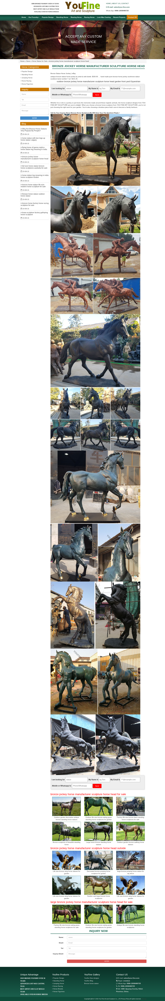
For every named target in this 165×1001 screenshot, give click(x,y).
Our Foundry (33, 17)
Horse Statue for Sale (39, 61)
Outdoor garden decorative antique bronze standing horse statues (66, 818)
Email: (61, 943)
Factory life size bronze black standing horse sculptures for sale (130, 818)
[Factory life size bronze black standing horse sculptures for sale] (130, 806)
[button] (12, 39)
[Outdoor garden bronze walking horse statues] (130, 831)
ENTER (106, 961)
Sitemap (143, 999)
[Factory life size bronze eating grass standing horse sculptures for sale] (66, 914)
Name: (61, 937)
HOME (108, 3)
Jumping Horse (26, 78)
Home (24, 17)
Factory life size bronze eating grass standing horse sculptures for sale (66, 926)
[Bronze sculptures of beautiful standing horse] (66, 831)
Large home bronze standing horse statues (98, 843)
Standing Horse (62, 17)
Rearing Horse (76, 17)
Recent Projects (119, 17)
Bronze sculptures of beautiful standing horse (66, 843)
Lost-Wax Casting (104, 17)
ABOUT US (116, 3)
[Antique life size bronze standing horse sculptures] (130, 914)
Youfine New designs (91, 978)
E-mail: (128, 978)
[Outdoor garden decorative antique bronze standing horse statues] (66, 806)
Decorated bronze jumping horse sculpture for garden (98, 872)
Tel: (62, 948)
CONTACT (125, 3)
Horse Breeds (58, 989)
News (28, 61)
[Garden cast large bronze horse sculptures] (98, 885)
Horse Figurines (27, 84)
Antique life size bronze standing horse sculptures (130, 926)
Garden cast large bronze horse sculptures (98, 897)
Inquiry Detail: (58, 954)
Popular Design (48, 17)
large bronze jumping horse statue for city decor (130, 872)
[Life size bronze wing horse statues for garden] (66, 860)
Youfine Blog (88, 981)
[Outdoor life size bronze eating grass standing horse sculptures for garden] (98, 806)
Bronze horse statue (91, 983)
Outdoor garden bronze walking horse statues (130, 843)
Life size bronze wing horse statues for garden (66, 872)
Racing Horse (89, 17)
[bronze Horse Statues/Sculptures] (82, 7)
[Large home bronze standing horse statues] (98, 831)
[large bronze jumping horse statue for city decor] (130, 860)
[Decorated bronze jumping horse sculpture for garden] (98, 860)
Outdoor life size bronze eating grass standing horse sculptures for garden (99, 818)
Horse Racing (26, 81)
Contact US (132, 17)
